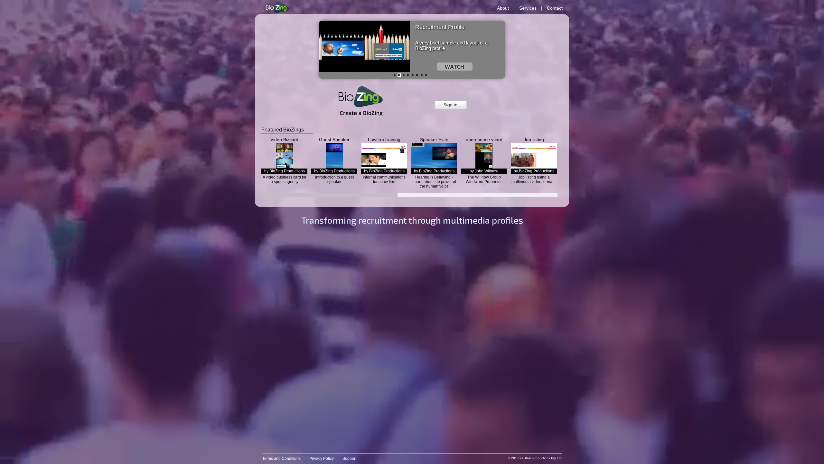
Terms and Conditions (281, 458)
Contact (555, 8)
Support (349, 458)
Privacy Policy (321, 458)
